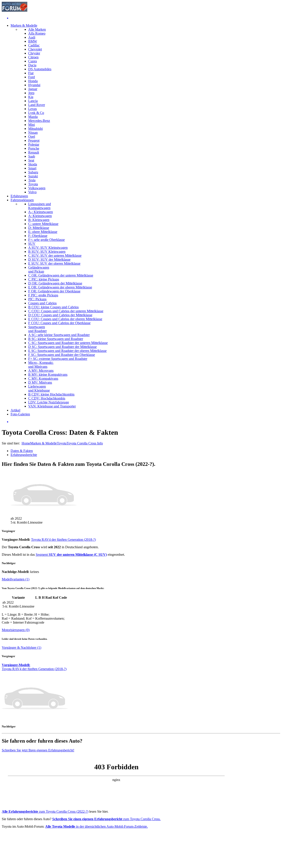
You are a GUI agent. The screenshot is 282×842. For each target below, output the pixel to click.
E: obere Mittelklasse (42, 232)
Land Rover (36, 105)
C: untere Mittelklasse (43, 224)
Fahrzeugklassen (22, 200)
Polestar (33, 144)
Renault (33, 152)
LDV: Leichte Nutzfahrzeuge (48, 402)
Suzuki (33, 176)
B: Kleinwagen (38, 220)
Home (26, 443)
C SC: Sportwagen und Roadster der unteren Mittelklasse (68, 343)
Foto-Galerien (20, 414)
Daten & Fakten (22, 451)
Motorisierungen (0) (16, 630)
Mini (31, 124)
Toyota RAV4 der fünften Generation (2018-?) (63, 539)
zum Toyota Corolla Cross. (106, 819)
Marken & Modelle (24, 25)
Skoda (32, 164)
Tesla (31, 180)
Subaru (33, 172)
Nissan (33, 132)
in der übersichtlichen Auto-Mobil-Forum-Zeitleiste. (96, 826)
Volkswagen (36, 188)
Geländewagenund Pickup (38, 269)
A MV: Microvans (41, 370)
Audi (31, 37)
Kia (30, 97)
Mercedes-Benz (39, 121)
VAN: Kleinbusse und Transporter (52, 406)
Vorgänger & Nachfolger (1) (21, 647)
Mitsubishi (35, 128)
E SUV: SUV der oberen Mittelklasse (54, 263)
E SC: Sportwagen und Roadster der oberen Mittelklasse (67, 351)
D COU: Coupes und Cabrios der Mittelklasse (60, 315)
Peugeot (33, 140)
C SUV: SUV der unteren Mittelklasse (55, 255)
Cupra (32, 61)
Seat (31, 160)
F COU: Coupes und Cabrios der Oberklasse (59, 323)
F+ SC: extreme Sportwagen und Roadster (57, 359)
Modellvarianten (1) (15, 579)
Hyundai (34, 85)
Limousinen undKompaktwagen (39, 206)
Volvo (32, 192)
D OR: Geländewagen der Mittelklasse (55, 283)
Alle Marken (37, 29)
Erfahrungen (19, 196)
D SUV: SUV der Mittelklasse (49, 259)
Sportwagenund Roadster (37, 329)
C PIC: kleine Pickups (43, 279)
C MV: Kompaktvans (43, 378)
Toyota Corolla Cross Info (85, 443)
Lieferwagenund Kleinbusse (39, 388)
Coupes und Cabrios (42, 303)
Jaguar (32, 89)
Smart (32, 168)
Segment (71, 554)
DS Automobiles (39, 69)
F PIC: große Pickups (43, 295)
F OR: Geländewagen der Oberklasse (54, 291)
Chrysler (34, 53)
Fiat (30, 73)
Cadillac (34, 45)
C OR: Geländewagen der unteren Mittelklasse (60, 275)
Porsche (33, 148)
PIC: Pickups (37, 299)
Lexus (32, 109)
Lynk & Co (36, 113)
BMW (32, 41)
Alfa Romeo (36, 33)
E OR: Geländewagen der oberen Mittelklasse (60, 287)
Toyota (33, 184)
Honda (33, 81)
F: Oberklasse (37, 236)
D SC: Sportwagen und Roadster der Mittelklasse (62, 347)
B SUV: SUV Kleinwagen (46, 251)
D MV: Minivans (40, 382)
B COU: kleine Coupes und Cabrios (53, 307)
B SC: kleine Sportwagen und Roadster (55, 339)
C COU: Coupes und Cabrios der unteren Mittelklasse (65, 311)
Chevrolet (35, 49)
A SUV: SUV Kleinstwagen (48, 247)
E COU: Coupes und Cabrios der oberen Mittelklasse (65, 319)
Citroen (33, 57)
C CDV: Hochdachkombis (46, 398)
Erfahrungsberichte (24, 455)
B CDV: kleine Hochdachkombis (51, 394)
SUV (31, 243)
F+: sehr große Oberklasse (46, 240)
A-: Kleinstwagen (40, 212)
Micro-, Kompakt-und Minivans (41, 364)
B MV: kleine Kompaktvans (47, 374)
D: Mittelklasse (38, 228)
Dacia (32, 65)
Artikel (15, 410)
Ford (31, 77)
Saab (31, 156)
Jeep (31, 93)
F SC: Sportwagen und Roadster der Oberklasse (61, 355)
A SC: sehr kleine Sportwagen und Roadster (59, 335)
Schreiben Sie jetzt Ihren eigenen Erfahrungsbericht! (38, 750)
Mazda (33, 117)
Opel (31, 136)
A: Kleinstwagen (40, 216)
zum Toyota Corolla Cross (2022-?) (45, 811)
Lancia (33, 101)
